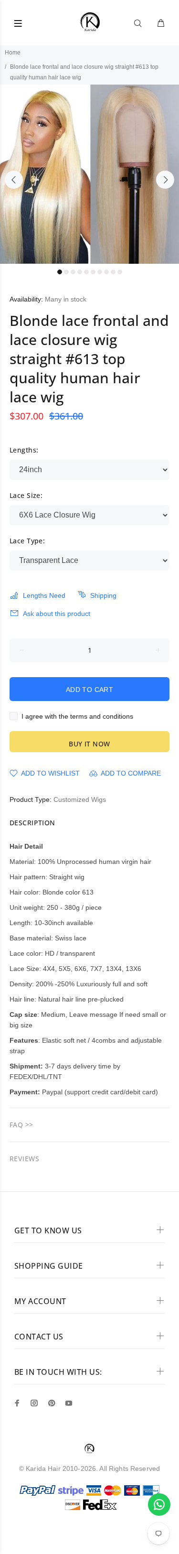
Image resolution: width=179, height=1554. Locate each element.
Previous (14, 180)
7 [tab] (99, 272)
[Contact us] (159, 1504)
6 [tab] (93, 272)
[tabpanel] (89, 174)
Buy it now (89, 743)
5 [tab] (86, 272)
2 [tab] (66, 272)
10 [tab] (119, 272)
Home (13, 52)
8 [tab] (106, 272)
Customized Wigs (79, 799)
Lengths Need (44, 595)
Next (165, 180)
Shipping (103, 595)
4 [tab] (79, 272)
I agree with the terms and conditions (77, 716)
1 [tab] (59, 272)
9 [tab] (113, 272)
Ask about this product (56, 613)
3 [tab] (73, 272)
